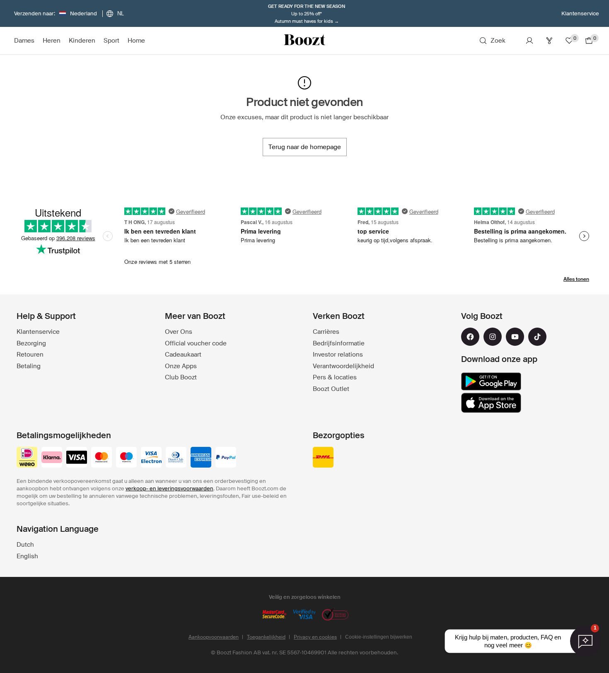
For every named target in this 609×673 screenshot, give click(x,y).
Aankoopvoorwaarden (213, 637)
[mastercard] (101, 458)
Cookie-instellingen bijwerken (378, 637)
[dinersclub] (176, 458)
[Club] (549, 40)
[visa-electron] (151, 458)
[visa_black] (76, 458)
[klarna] (51, 458)
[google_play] (491, 381)
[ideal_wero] (27, 458)
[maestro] (126, 458)
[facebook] (470, 337)
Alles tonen (576, 279)
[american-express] (201, 458)
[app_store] (491, 403)
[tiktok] (537, 337)
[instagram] (492, 337)
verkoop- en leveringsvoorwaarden (169, 488)
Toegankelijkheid (266, 637)
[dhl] (323, 458)
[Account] (529, 40)
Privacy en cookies (315, 637)
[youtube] (515, 337)
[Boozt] (304, 40)
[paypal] (225, 458)
